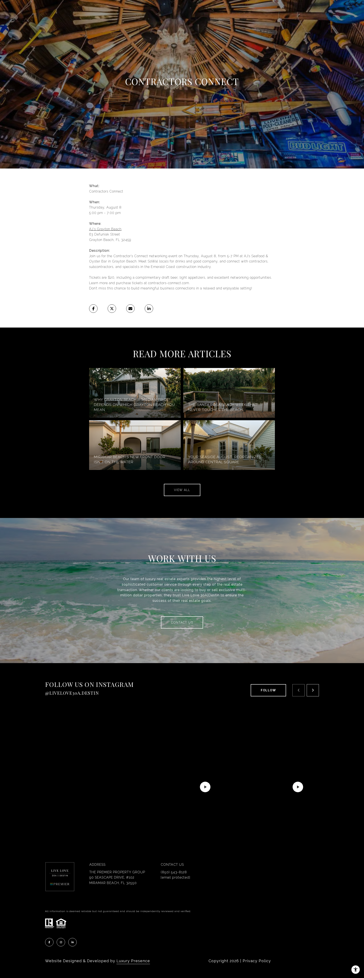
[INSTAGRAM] (61, 942)
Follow (268, 690)
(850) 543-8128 (174, 872)
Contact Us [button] (182, 622)
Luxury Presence (133, 961)
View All (182, 490)
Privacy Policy (257, 961)
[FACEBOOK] (49, 942)
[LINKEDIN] (72, 942)
